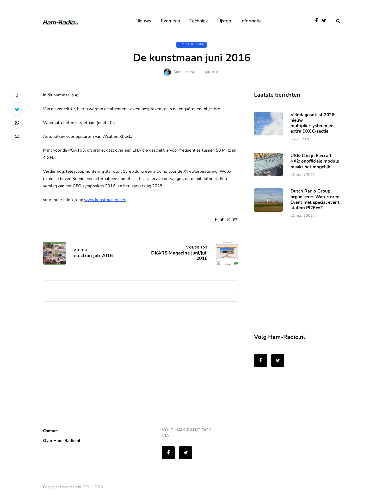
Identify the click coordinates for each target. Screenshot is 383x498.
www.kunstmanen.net (105, 200)
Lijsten (224, 21)
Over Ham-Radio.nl (61, 441)
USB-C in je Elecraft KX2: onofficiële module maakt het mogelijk (315, 161)
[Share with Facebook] (17, 96)
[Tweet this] (17, 109)
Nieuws (143, 21)
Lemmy (189, 72)
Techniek (198, 21)
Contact (50, 431)
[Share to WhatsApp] (17, 122)
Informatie (251, 21)
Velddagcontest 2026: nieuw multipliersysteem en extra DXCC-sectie (313, 123)
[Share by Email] (17, 135)
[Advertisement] (293, 279)
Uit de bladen (191, 44)
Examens (170, 21)
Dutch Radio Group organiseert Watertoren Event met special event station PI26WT (315, 199)
